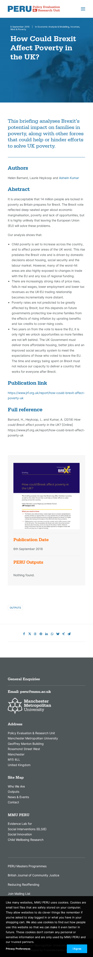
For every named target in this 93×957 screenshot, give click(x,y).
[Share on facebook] (24, 633)
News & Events (18, 797)
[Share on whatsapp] (52, 633)
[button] (83, 9)
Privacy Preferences (18, 948)
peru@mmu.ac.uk (35, 691)
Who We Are (16, 786)
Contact (13, 802)
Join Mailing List (19, 893)
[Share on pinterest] (40, 633)
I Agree (77, 948)
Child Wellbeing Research (25, 839)
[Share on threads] (35, 633)
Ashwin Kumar (69, 178)
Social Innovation (20, 834)
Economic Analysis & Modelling (53, 26)
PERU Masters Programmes (27, 866)
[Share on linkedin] (46, 633)
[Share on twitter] (29, 633)
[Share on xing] (63, 633)
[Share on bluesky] (57, 633)
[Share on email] (69, 633)
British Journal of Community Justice (33, 875)
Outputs (15, 607)
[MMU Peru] (34, 9)
